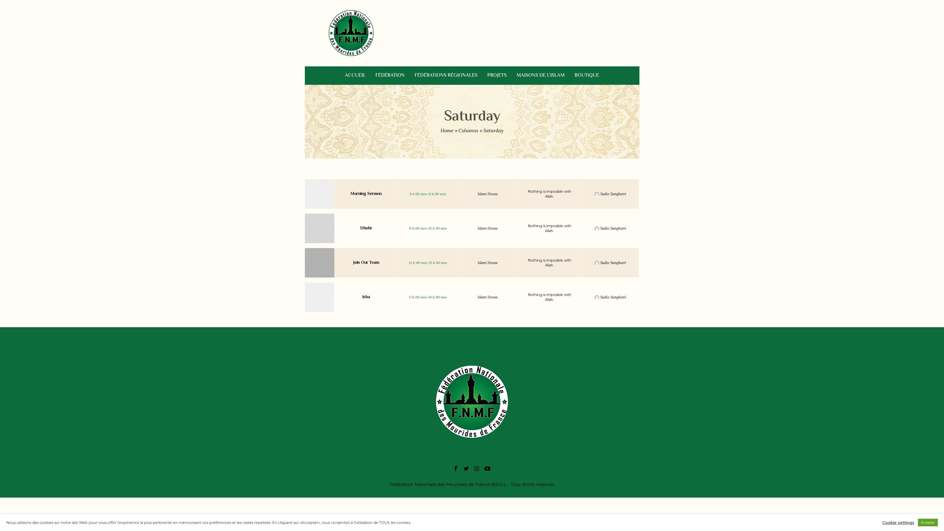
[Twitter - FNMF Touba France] (466, 468)
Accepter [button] (928, 522)
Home (447, 130)
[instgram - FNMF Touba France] (477, 468)
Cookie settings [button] (898, 522)
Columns (468, 130)
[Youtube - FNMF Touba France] (487, 468)
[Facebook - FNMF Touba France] (455, 468)
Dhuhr (366, 228)
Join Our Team (366, 262)
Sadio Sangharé (612, 194)
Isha (366, 297)
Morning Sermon (366, 194)
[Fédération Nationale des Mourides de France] (472, 402)
